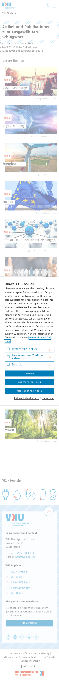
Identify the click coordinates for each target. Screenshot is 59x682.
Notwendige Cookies (24, 349)
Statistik (17, 364)
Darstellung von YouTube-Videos (28, 357)
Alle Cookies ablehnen (29, 382)
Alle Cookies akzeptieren (29, 391)
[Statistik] (8, 365)
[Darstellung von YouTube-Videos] (8, 357)
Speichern (29, 374)
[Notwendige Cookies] (8, 350)
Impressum (48, 398)
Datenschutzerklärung (26, 398)
